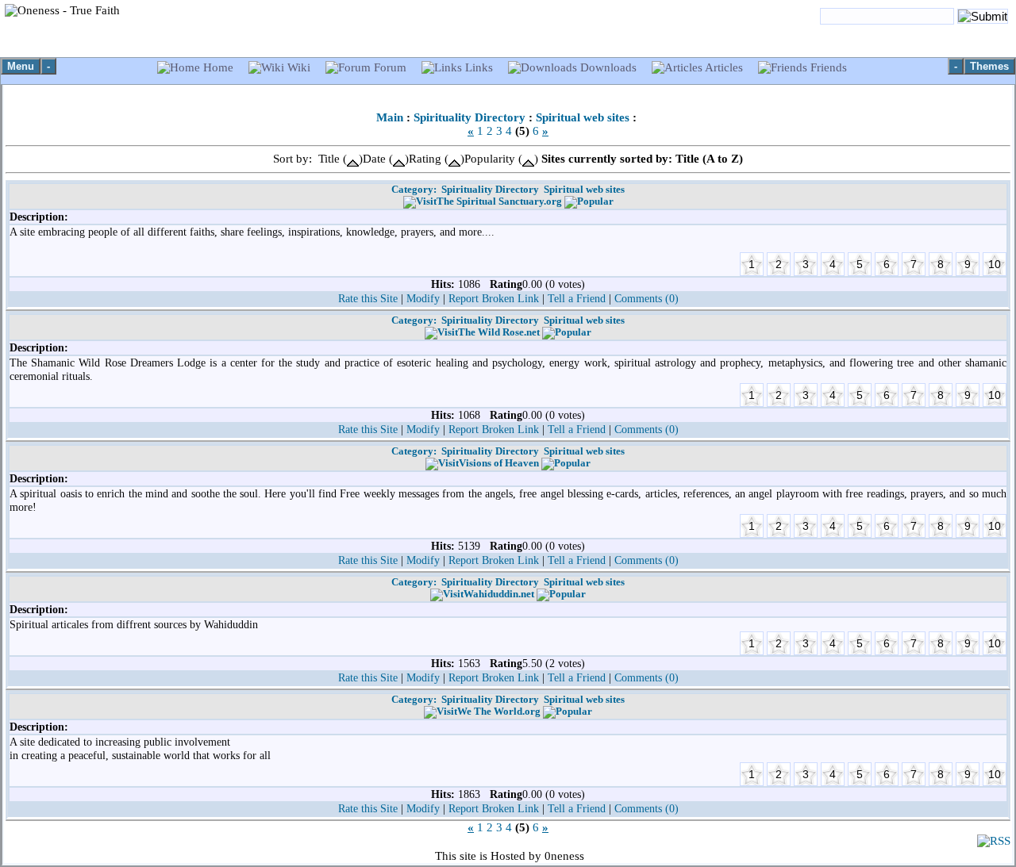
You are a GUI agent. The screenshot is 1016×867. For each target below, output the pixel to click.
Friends (827, 67)
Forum (390, 67)
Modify (423, 299)
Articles (724, 67)
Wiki (299, 67)
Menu (20, 66)
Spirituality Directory (469, 117)
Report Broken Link (493, 299)
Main (389, 117)
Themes (989, 66)
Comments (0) (646, 299)
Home (218, 67)
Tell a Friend (577, 299)
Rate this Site (368, 299)
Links (479, 67)
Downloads (608, 67)
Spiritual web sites (582, 117)
